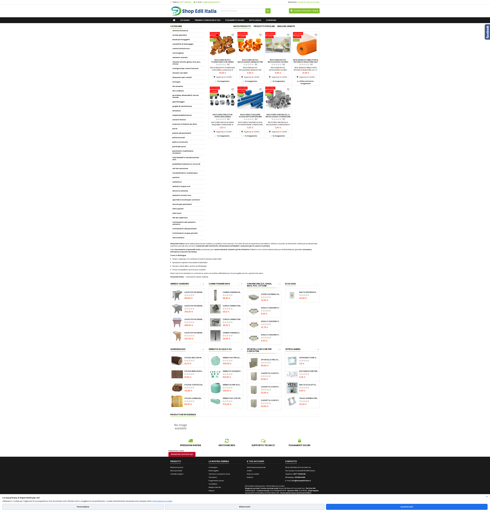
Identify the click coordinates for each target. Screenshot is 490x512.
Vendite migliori (176, 474)
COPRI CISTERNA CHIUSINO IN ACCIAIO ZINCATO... (270, 294)
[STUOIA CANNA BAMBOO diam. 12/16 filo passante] (177, 401)
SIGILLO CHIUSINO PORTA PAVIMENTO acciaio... (270, 308)
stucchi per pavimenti (182, 204)
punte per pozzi (179, 146)
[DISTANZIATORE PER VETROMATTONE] (292, 374)
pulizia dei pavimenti (181, 133)
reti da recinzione (180, 168)
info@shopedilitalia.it (211, 2)
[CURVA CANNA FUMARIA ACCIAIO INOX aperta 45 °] (215, 309)
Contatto (291, 461)
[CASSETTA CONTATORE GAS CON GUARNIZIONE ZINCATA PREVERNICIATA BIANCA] (253, 403)
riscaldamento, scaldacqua (185, 173)
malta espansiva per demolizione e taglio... (308, 292)
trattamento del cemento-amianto (184, 223)
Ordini (249, 470)
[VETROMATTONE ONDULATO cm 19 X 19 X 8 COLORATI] (292, 360)
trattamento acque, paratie (185, 233)
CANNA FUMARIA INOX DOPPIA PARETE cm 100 (232, 292)
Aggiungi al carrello (222, 77)
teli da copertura (180, 217)
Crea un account (312, 2)
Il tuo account (255, 461)
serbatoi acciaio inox (181, 195)
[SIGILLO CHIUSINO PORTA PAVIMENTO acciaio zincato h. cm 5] (253, 338)
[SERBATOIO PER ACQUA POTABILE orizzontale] (215, 360)
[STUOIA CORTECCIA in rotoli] (177, 388)
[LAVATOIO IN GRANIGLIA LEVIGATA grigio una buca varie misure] (177, 295)
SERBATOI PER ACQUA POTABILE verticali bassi (232, 385)
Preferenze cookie (176, 451)
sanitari (176, 177)
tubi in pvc (177, 213)
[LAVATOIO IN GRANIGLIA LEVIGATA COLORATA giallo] (177, 336)
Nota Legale (255, 20)
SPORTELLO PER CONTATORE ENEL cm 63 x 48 (270, 360)
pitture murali (178, 137)
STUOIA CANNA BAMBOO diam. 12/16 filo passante (194, 398)
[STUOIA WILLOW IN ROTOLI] (177, 360)
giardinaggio (178, 102)
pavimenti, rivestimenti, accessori (182, 152)
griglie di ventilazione (182, 106)
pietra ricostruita (180, 142)
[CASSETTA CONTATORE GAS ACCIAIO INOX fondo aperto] (253, 376)
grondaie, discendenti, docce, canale (185, 96)
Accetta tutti (407, 506)
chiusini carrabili (179, 73)
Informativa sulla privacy (255, 486)
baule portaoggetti (181, 39)
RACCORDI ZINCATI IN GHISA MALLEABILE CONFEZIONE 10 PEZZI (222, 116)
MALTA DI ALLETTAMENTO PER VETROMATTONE (308, 385)
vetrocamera (178, 237)
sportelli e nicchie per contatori (186, 200)
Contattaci (213, 484)
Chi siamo (185, 20)
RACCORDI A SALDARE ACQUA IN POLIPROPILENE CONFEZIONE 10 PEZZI (250, 116)
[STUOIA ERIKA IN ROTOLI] (177, 374)
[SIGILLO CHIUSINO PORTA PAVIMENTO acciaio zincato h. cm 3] (253, 311)
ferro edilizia (178, 91)
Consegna (271, 20)
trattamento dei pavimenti (184, 228)
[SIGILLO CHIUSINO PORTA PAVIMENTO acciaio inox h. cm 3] (253, 324)
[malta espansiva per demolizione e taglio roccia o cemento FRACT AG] (292, 295)
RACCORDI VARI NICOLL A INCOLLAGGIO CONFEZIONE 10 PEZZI (278, 116)
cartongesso (178, 53)
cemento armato (180, 57)
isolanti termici (179, 119)
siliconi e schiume (180, 191)
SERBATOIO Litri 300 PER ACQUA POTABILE (232, 398)
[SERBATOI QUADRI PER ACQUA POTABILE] (215, 374)
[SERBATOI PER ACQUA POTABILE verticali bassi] (215, 388)
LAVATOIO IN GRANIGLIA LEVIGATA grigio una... (194, 292)
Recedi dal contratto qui (182, 454)
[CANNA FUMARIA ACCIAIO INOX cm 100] (215, 336)
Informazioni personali (256, 467)
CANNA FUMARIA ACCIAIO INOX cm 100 (232, 333)
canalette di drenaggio (182, 44)
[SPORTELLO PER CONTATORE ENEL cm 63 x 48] (253, 362)
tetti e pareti (177, 209)
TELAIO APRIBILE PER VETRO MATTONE (308, 398)
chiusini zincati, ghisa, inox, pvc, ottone (186, 63)
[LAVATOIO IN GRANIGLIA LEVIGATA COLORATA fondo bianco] (177, 322)
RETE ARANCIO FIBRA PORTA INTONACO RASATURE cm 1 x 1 (305, 62)
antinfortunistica (180, 30)
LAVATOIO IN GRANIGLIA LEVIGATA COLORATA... (194, 319)
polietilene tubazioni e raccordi (186, 164)
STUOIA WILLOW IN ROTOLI (194, 358)
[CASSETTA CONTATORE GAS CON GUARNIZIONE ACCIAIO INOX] (253, 390)
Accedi (300, 2)
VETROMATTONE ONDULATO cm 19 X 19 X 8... (308, 358)
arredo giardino (179, 35)
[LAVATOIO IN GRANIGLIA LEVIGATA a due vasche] (177, 309)
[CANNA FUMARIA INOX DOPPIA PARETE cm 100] (215, 295)
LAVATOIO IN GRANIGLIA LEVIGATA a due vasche (194, 306)
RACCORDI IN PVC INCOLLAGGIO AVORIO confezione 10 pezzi (278, 62)
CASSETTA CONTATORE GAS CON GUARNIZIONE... (270, 387)
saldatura (177, 182)
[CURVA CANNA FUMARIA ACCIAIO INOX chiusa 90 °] (215, 322)
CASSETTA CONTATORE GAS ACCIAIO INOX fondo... (270, 373)
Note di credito (253, 474)
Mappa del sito (215, 487)
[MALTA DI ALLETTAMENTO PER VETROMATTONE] (292, 388)
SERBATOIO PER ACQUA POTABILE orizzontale (232, 358)
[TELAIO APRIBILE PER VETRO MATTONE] (292, 401)
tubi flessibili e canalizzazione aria (185, 158)
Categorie (176, 26)
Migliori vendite (286, 26)
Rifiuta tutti (244, 506)
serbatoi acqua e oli (181, 186)
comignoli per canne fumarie (185, 68)
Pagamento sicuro (234, 20)
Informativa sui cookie (275, 486)
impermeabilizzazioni (182, 115)
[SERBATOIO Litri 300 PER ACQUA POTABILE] (215, 401)
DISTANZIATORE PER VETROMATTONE (308, 371)
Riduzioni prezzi (176, 467)
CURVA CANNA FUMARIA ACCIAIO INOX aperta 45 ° (232, 306)
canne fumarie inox (181, 48)
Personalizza (83, 506)
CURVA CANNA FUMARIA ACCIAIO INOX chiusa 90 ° (232, 319)
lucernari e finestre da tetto (184, 124)
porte (174, 128)
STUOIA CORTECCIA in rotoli (194, 385)
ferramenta (177, 86)
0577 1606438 (185, 2)
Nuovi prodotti (242, 26)
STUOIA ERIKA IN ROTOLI (194, 371)
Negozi (212, 490)
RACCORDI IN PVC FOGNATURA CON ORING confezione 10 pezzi (222, 62)
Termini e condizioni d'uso (207, 20)
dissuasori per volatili (182, 77)
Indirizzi (250, 477)
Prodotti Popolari (264, 26)
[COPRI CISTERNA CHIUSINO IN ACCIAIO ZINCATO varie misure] (253, 297)
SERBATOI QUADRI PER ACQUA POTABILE (232, 371)
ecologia (176, 82)
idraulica (176, 111)
